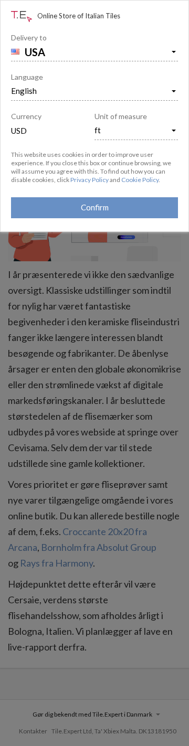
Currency (26, 116)
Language (27, 76)
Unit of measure (120, 116)
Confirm (95, 207)
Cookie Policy (140, 180)
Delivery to (29, 37)
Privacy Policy (89, 180)
